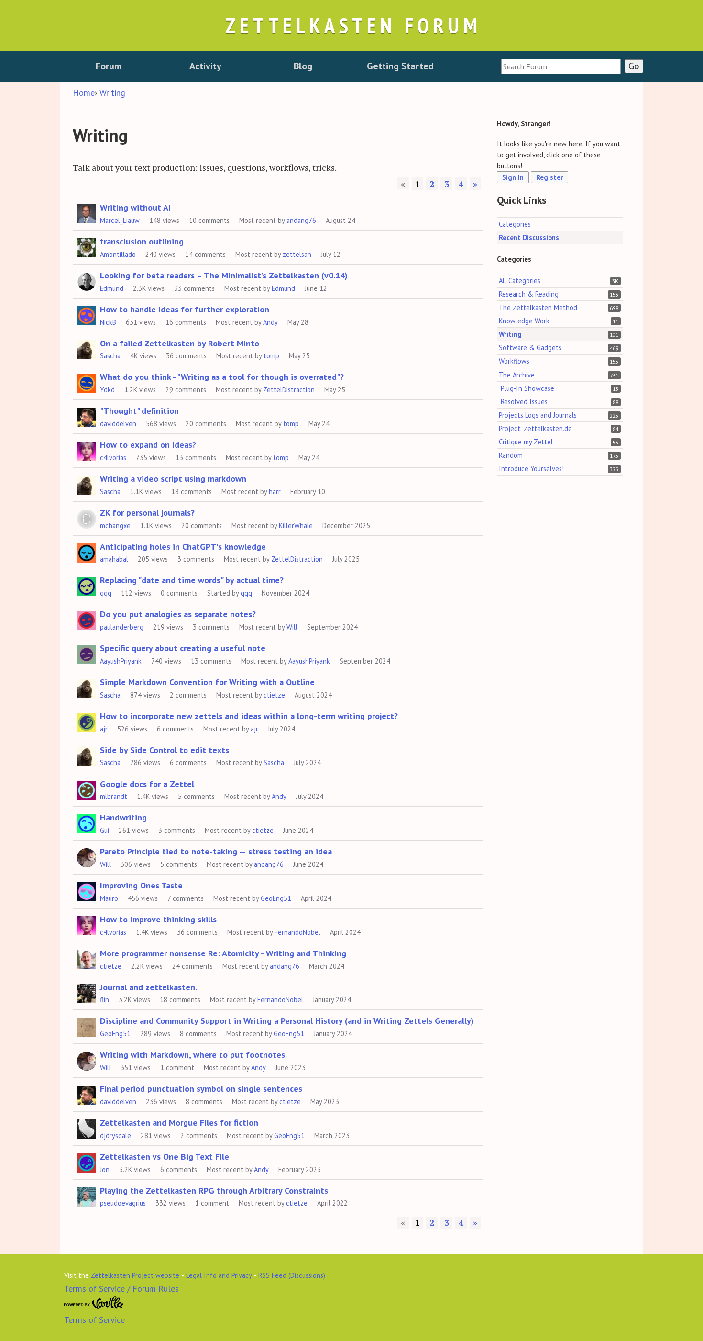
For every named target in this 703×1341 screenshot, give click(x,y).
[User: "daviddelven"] (86, 415)
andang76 (301, 220)
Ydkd (107, 389)
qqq (105, 593)
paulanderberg (121, 627)
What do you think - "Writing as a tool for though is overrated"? (222, 376)
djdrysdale (115, 1135)
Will (291, 627)
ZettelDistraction (289, 389)
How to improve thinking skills (158, 919)
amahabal (114, 559)
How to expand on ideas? (148, 444)
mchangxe (115, 525)
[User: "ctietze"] (86, 958)
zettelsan (297, 254)
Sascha (110, 355)
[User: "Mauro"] (86, 890)
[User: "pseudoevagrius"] (86, 1195)
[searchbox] (561, 66)
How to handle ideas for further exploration (184, 309)
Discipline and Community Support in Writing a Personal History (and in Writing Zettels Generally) (287, 1020)
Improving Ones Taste (141, 885)
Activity (205, 66)
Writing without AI (135, 207)
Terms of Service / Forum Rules (121, 1288)
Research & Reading (529, 294)
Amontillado (118, 254)
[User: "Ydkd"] (86, 381)
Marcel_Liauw (120, 220)
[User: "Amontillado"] (86, 246)
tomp (271, 355)
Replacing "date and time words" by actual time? (192, 580)
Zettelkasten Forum (353, 25)
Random (511, 455)
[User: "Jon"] (86, 1161)
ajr (104, 728)
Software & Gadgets (530, 348)
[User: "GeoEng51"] (86, 1025)
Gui (104, 830)
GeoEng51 (276, 898)
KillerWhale (296, 525)
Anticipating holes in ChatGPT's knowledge (183, 546)
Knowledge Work (524, 321)
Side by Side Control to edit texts (164, 749)
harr (275, 491)
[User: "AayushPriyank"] (86, 653)
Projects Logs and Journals (538, 415)
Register (549, 177)
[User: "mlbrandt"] (86, 788)
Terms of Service (94, 1319)
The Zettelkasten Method (538, 307)
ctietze (274, 694)
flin (104, 999)
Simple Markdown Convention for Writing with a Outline (207, 681)
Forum (108, 66)
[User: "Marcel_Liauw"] (86, 212)
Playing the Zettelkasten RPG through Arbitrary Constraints (214, 1190)
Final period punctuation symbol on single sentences (201, 1088)
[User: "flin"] (86, 992)
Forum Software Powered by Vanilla (94, 1302)
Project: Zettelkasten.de (535, 428)
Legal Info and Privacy (219, 1275)
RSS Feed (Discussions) (291, 1275)
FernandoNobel (297, 932)
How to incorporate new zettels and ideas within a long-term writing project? (249, 715)
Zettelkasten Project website (135, 1275)
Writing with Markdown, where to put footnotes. (193, 1054)
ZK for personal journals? (147, 512)
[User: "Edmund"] (86, 280)
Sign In (513, 177)
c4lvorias (113, 457)
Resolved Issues (524, 401)
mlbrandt (113, 796)
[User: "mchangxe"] (86, 517)
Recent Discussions (529, 237)
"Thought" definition (139, 410)
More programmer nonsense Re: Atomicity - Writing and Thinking (223, 953)
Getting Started (400, 66)
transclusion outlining (142, 241)
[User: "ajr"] (86, 720)
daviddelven (118, 423)
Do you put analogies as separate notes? (178, 614)
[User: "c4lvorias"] (86, 449)
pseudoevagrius (123, 1203)
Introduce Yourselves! (531, 468)
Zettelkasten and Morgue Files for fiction (179, 1122)
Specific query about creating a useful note (182, 648)
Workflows (514, 361)
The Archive (517, 374)
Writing (510, 334)
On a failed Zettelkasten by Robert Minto (179, 343)
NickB (108, 322)
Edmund (111, 288)
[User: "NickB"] (86, 314)
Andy (270, 322)
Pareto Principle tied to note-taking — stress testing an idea (216, 851)
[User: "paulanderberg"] (86, 619)
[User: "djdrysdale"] (86, 1127)
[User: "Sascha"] (86, 348)
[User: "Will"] (86, 856)
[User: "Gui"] (86, 822)
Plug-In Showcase (527, 388)
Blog (303, 66)
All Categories (519, 280)
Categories (515, 224)
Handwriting (123, 817)
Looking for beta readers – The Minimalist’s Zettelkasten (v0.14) (224, 275)
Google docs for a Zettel (147, 783)
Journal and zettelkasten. (148, 987)
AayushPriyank (121, 660)
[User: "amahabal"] (86, 551)
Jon (105, 1169)
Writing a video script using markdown (173, 478)
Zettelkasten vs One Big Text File (164, 1156)
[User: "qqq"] (86, 585)
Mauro (109, 898)
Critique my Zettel (526, 441)
